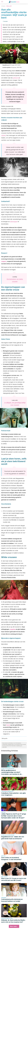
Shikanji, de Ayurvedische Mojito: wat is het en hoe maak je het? (13, 921)
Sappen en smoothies (7, 918)
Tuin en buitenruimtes (7, 791)
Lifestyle (3, 6)
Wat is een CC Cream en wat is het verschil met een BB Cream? (13, 879)
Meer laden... (14, 926)
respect (3, 261)
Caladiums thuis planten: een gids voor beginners (13, 794)
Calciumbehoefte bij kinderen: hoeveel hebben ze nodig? (12, 900)
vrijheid (3, 135)
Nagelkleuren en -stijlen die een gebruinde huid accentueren (12, 838)
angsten (12, 629)
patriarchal (16, 78)
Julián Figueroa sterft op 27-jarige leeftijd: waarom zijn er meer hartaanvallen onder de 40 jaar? (13, 816)
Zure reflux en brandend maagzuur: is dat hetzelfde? (11, 858)
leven (8, 725)
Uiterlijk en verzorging (7, 768)
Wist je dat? (4, 876)
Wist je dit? (9, 6)
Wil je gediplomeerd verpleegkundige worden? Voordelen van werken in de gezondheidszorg (11, 772)
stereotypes (13, 221)
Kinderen (3, 897)
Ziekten (3, 812)
